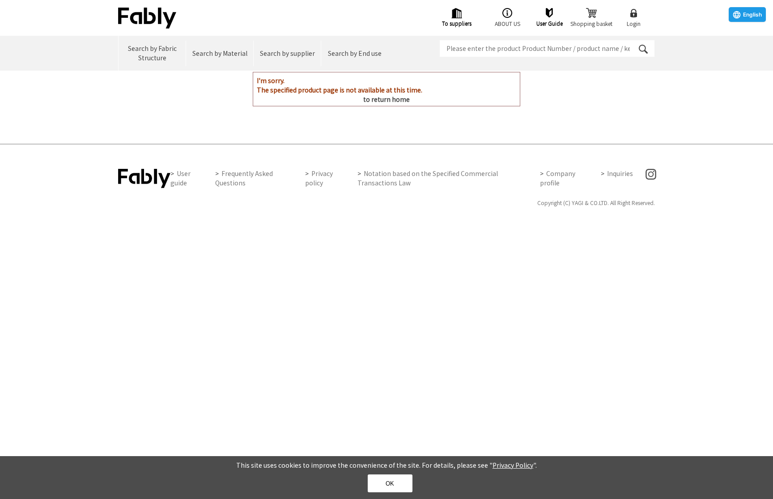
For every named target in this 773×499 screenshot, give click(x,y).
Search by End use (355, 53)
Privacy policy (319, 178)
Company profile (557, 178)
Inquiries (620, 173)
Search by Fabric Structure (152, 53)
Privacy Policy (513, 465)
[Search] (643, 49)
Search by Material (219, 53)
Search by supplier (287, 53)
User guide (180, 178)
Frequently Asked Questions (244, 178)
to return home (386, 99)
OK (390, 483)
